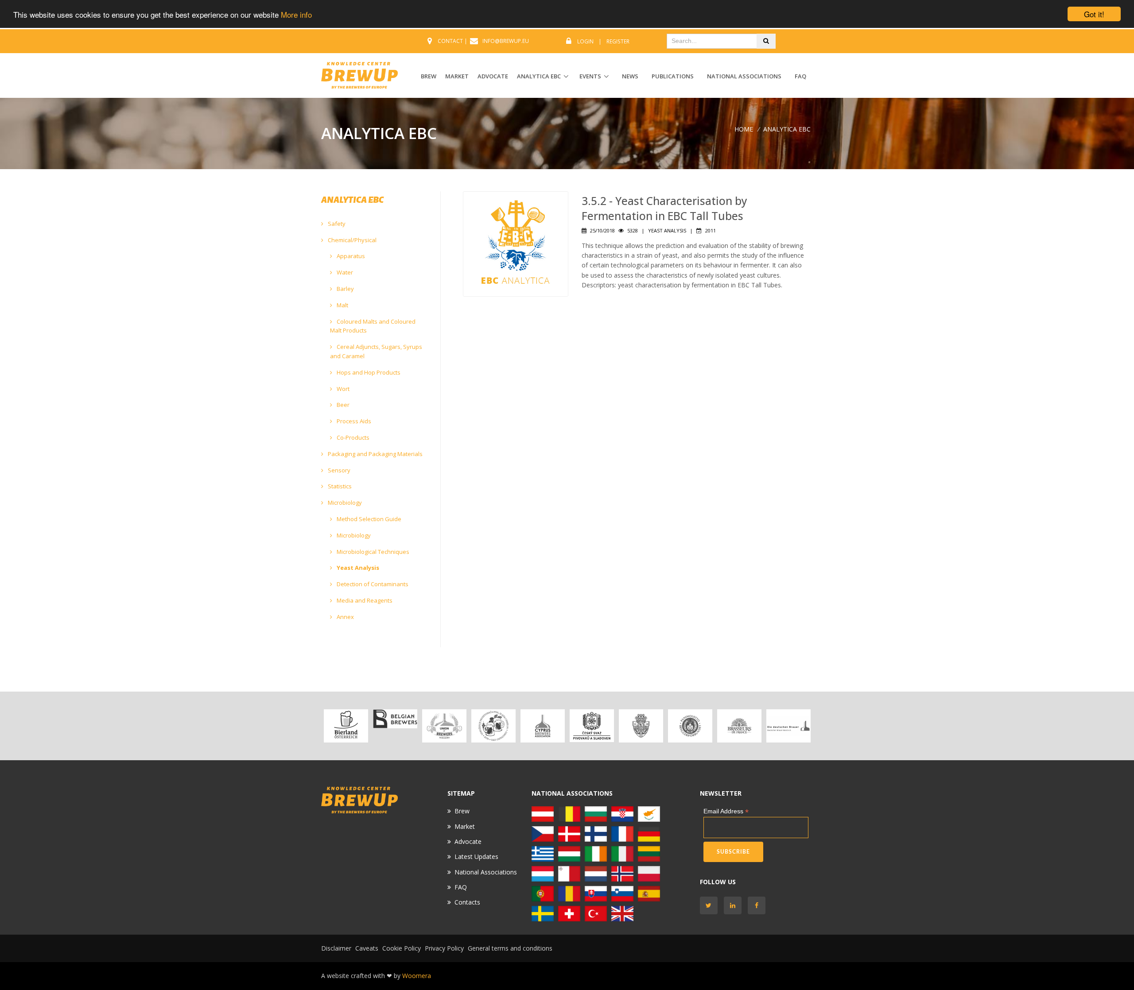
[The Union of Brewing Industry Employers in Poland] (649, 873)
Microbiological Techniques (372, 552)
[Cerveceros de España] (649, 893)
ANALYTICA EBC (539, 76)
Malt (341, 305)
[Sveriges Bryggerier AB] (543, 913)
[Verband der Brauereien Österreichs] (345, 725)
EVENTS (590, 76)
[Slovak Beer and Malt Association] (596, 893)
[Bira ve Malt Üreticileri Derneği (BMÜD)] (596, 913)
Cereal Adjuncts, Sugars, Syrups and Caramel (376, 351)
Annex (344, 617)
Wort (342, 389)
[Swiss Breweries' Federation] (569, 913)
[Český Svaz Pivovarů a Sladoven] (591, 725)
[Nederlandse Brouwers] (596, 873)
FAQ (800, 76)
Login (585, 41)
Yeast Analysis (357, 568)
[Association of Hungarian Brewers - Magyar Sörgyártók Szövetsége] (569, 853)
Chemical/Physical (351, 240)
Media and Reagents (363, 600)
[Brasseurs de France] (739, 725)
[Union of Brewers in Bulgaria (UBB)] (444, 725)
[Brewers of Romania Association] (569, 893)
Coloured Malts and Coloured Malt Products (373, 326)
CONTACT (450, 41)
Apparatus (350, 256)
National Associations (744, 76)
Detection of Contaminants (371, 584)
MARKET (457, 76)
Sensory (338, 470)
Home (743, 129)
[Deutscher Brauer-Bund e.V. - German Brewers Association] (788, 725)
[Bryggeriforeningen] (640, 725)
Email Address (726, 811)
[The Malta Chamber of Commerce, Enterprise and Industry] (569, 873)
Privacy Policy (444, 948)
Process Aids (353, 421)
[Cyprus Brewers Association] (542, 725)
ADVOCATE (493, 76)
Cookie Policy (401, 948)
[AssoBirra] (622, 853)
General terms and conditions (510, 948)
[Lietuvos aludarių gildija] (649, 853)
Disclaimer (336, 948)
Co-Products (352, 437)
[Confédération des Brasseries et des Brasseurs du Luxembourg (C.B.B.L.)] (543, 873)
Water (344, 272)
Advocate (468, 841)
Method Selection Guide (368, 519)
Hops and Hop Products (367, 372)
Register (617, 41)
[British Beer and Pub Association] (622, 913)
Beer (342, 405)
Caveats (366, 948)
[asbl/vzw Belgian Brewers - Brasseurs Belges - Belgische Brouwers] (394, 718)
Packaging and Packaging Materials (374, 454)
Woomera (416, 975)
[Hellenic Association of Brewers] (543, 853)
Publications (673, 76)
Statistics (339, 486)
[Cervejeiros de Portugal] (543, 893)
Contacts (467, 902)
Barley (344, 289)
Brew (462, 811)
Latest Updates (476, 856)
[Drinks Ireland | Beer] (596, 853)
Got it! (1094, 13)
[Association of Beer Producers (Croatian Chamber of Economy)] (493, 725)
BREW (428, 76)
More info (296, 14)
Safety (336, 224)
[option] (345, 725)
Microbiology (344, 503)
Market (464, 826)
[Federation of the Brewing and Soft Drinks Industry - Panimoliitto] (690, 725)
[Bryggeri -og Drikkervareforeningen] (622, 873)
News (630, 76)
